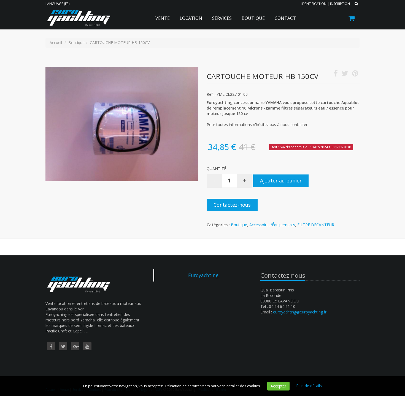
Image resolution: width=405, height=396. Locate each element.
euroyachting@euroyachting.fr (299, 312)
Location (191, 18)
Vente (162, 18)
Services (222, 18)
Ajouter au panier (281, 180)
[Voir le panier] (352, 19)
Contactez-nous (232, 204)
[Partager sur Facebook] (336, 74)
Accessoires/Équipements (272, 224)
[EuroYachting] (77, 14)
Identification (313, 3)
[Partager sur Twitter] (345, 74)
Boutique (253, 18)
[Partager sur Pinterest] (355, 74)
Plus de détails (309, 385)
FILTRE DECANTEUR (315, 224)
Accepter (278, 386)
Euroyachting (203, 275)
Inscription (340, 3)
